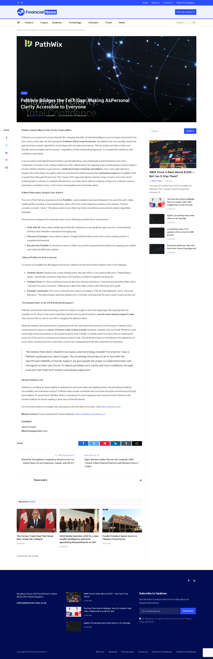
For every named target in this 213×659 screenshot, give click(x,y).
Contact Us (168, 3)
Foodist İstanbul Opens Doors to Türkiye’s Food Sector (119, 538)
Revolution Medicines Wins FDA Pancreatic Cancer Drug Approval (181, 247)
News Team (157, 181)
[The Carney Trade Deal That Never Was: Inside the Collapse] (36, 520)
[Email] (6, 167)
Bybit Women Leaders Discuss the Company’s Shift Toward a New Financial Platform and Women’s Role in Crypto (111, 463)
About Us (156, 3)
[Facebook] (6, 138)
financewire (36, 116)
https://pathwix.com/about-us (90, 414)
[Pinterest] (6, 160)
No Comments (67, 116)
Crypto (44, 22)
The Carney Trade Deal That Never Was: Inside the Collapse (35, 538)
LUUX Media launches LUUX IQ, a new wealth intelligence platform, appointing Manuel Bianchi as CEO (79, 539)
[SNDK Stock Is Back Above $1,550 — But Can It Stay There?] (172, 154)
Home (145, 3)
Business (57, 22)
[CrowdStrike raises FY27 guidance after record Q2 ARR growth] (156, 233)
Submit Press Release (185, 3)
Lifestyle (93, 22)
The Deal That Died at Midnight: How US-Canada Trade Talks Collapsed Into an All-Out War (181, 202)
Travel (108, 22)
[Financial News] (37, 12)
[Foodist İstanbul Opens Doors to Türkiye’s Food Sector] (122, 520)
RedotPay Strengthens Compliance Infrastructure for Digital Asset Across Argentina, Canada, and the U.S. (48, 461)
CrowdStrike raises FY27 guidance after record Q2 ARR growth (180, 232)
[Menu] (18, 22)
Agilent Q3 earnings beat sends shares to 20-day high (180, 217)
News (122, 22)
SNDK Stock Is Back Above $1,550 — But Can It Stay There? (172, 174)
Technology (75, 22)
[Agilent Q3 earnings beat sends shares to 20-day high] (156, 219)
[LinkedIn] (6, 153)
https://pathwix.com (110, 406)
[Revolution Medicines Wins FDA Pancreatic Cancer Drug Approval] (156, 249)
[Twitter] (6, 145)
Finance (29, 22)
